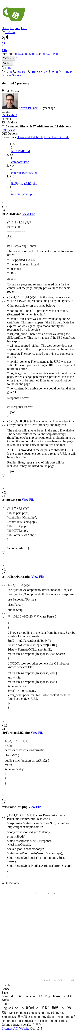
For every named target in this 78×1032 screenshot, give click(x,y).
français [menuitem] (25, 1012)
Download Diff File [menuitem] (56, 137)
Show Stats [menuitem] (9, 137)
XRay (5, 50)
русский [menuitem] (61, 1012)
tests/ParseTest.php (23, 194)
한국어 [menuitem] (37, 1024)
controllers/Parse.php (24, 172)
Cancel (6, 989)
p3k (4, 43)
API (15, 1028)
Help (24, 28)
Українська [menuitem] (9, 1016)
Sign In (10, 32)
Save (5, 992)
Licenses (7, 1028)
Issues (21, 71)
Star (8, 63)
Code (9, 71)
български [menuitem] (32, 1020)
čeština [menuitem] (6, 1024)
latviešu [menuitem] (50, 1012)
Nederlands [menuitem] (38, 1012)
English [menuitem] (6, 1008)
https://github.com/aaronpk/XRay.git (36, 53)
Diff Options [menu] (35, 135)
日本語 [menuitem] (22, 1016)
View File (28, 214)
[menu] (39, 1014)
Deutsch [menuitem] (14, 1012)
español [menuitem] (32, 1016)
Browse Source (11, 75)
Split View (8, 130)
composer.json (20, 162)
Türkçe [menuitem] (62, 1020)
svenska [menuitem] (26, 1024)
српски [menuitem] (16, 1024)
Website (24, 1028)
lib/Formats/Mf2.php (24, 183)
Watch (10, 58)
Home (5, 28)
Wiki (55, 71)
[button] (3, 203)
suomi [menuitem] (54, 1020)
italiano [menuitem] (44, 1020)
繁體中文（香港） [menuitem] (38, 1008)
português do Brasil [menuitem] (50, 1016)
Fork (8, 67)
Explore (15, 28)
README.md (20, 151)
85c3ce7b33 (9, 115)
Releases (39, 71)
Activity (67, 71)
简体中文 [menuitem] (18, 1008)
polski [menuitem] (20, 1020)
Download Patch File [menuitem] (30, 137)
